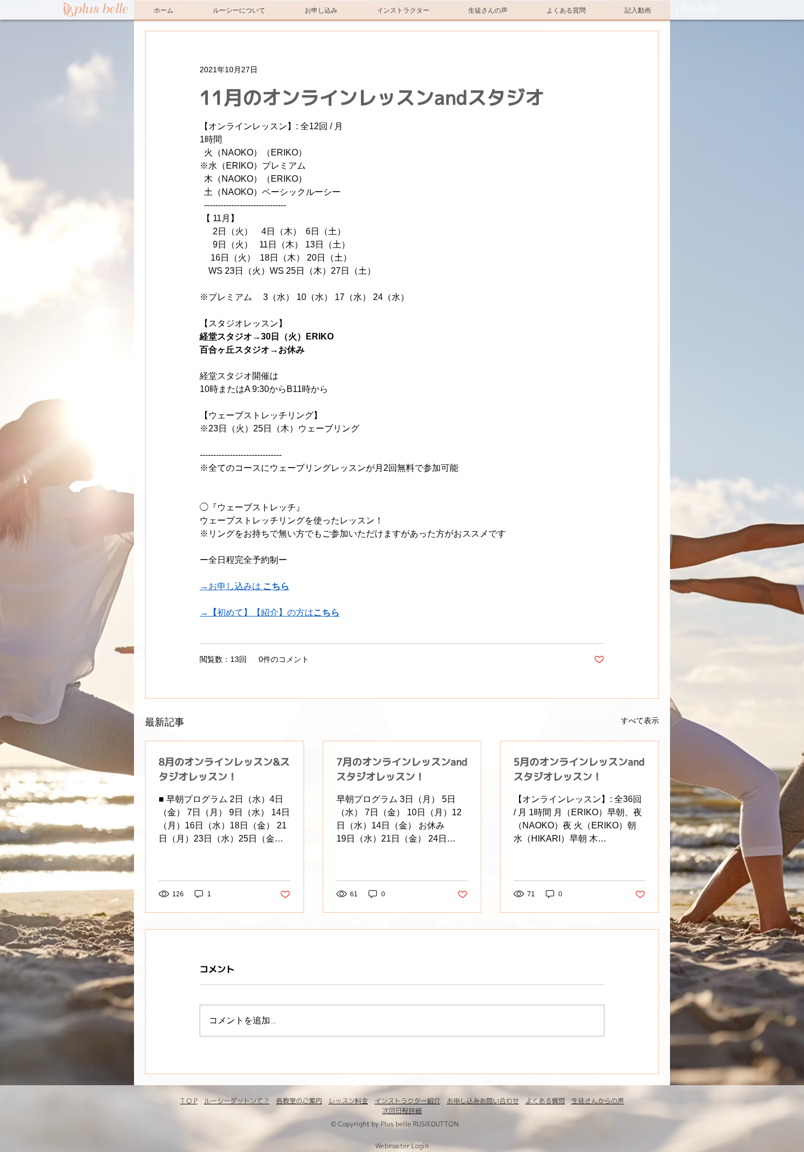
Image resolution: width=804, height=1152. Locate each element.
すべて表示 (640, 720)
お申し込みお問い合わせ (483, 1100)
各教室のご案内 (299, 1100)
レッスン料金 (348, 1100)
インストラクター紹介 (407, 1100)
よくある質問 (545, 1100)
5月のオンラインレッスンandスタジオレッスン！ (579, 769)
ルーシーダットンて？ (237, 1100)
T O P (188, 1100)
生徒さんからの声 (598, 1100)
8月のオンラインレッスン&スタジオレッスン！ (224, 769)
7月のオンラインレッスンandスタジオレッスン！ (402, 769)
